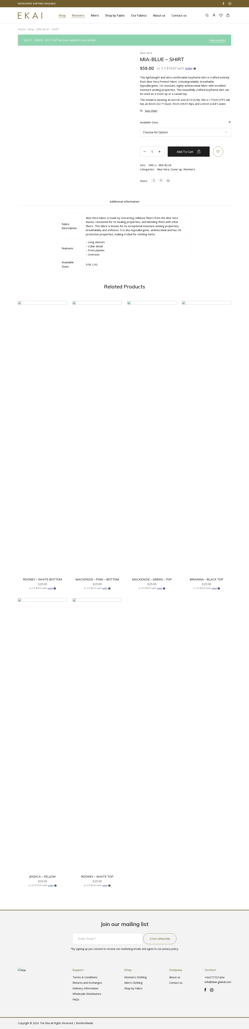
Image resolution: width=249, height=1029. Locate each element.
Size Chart (151, 110)
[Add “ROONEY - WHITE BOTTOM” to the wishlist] (61, 308)
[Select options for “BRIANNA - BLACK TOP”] (225, 317)
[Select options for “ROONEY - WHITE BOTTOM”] (61, 317)
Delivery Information (85, 988)
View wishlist (218, 40)
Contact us (179, 15)
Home (21, 29)
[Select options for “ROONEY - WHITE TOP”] (116, 614)
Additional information (124, 201)
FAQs (76, 999)
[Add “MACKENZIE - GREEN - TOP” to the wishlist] (170, 308)
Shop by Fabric (133, 988)
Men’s (95, 15)
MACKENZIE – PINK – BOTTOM (97, 579)
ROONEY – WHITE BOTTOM (42, 579)
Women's (189, 169)
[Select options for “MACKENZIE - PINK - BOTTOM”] (116, 317)
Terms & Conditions (85, 977)
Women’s (78, 15)
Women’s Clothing (135, 977)
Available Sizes (149, 122)
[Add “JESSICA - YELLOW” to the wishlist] (61, 605)
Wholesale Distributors (87, 994)
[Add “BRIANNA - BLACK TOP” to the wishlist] (225, 308)
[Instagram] (210, 990)
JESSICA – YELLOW (42, 876)
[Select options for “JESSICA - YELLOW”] (61, 614)
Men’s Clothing (133, 982)
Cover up (176, 169)
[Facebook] (206, 990)
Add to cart (185, 152)
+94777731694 (214, 977)
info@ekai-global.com (218, 982)
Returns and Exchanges (87, 982)
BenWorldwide (84, 1023)
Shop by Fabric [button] (115, 15)
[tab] (124, 201)
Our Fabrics (139, 15)
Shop (62, 15)
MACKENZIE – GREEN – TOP (152, 579)
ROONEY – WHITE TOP (97, 876)
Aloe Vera (146, 53)
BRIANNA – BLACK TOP (206, 579)
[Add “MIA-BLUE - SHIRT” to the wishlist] (218, 151)
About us (159, 15)
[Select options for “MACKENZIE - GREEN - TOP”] (171, 317)
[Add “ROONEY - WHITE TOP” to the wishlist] (115, 605)
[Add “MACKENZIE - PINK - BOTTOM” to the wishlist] (115, 308)
